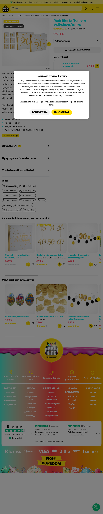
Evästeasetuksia (39, 112)
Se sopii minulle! (61, 112)
